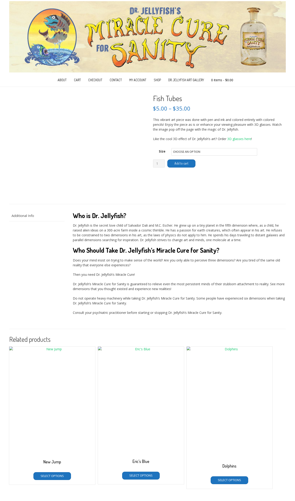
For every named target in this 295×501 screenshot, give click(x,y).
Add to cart (181, 163)
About (62, 80)
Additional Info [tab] (23, 215)
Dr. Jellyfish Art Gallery (186, 80)
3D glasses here (239, 139)
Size (162, 151)
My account (137, 80)
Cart (77, 80)
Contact (116, 80)
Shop (157, 80)
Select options (52, 476)
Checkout (95, 80)
